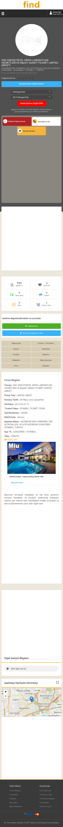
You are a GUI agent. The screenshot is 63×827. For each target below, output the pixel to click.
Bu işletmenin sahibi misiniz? (31, 84)
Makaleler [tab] (16, 360)
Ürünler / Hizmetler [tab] (46, 343)
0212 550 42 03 (44, 122)
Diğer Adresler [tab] (46, 360)
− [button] (6, 696)
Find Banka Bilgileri (47, 799)
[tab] (16, 295)
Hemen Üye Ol (45, 806)
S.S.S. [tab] (16, 366)
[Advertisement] (31, 168)
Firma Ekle (13, 795)
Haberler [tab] (45, 354)
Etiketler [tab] (45, 366)
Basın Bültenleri (15, 806)
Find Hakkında (45, 791)
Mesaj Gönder (29, 131)
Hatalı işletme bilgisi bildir (31, 103)
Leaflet (44, 715)
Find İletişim (44, 803)
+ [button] (6, 692)
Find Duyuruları (46, 795)
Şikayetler (13, 803)
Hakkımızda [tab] (16, 343)
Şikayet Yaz (33, 326)
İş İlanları (12, 799)
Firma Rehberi (15, 791)
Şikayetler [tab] (46, 349)
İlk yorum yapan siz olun (33, 333)
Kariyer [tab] (16, 349)
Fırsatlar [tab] (16, 354)
